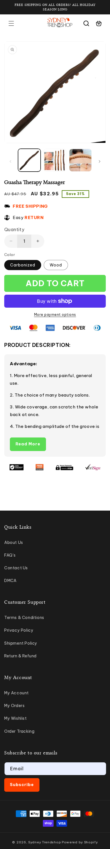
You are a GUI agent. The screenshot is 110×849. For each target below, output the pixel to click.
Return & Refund (20, 655)
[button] (11, 23)
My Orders (14, 705)
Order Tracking (19, 731)
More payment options (55, 314)
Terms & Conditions (24, 617)
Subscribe (22, 784)
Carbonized (22, 265)
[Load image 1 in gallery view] (29, 160)
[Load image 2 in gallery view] (54, 160)
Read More (28, 444)
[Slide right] (99, 161)
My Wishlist (15, 718)
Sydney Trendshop (44, 842)
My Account (16, 692)
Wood (56, 265)
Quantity (14, 229)
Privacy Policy (18, 630)
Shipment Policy (20, 643)
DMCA (10, 580)
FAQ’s (10, 555)
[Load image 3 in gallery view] (80, 160)
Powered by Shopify (80, 842)
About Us (13, 542)
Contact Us (16, 567)
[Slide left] (10, 161)
